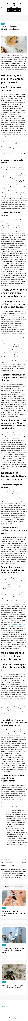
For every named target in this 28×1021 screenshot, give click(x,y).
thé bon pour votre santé (18, 624)
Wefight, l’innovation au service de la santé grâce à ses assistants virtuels (13, 950)
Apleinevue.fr (12, 1016)
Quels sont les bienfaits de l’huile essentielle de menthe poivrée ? (13, 986)
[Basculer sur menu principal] (1, 7)
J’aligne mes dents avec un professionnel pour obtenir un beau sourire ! (13, 913)
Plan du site (4, 1006)
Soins (2, 23)
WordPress (14, 1018)
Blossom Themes (16, 1017)
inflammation (10, 195)
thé (9, 626)
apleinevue (5, 32)
